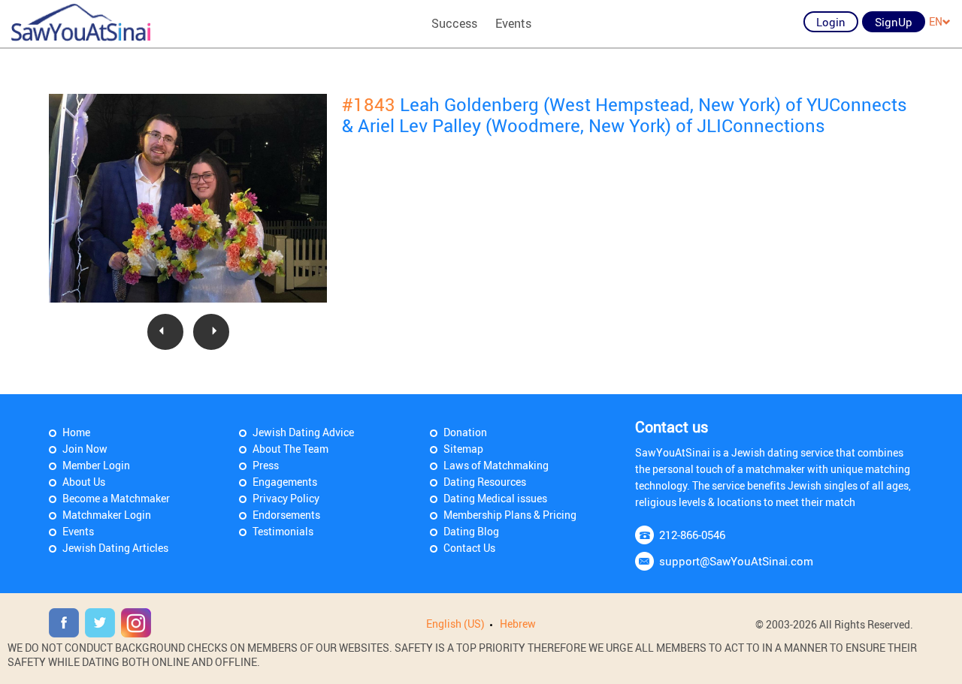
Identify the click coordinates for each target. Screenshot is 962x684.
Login (831, 21)
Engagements (285, 482)
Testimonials (283, 531)
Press (266, 465)
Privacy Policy (286, 498)
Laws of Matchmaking (496, 465)
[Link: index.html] (80, 22)
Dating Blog (471, 531)
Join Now (84, 448)
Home (76, 432)
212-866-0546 (692, 534)
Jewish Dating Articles (115, 548)
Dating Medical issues (495, 498)
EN (935, 21)
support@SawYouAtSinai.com (736, 560)
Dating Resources (484, 482)
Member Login (96, 465)
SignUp (893, 21)
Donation (465, 432)
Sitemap (463, 448)
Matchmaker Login (106, 515)
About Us (83, 482)
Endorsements (286, 515)
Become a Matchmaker (116, 498)
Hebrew (518, 623)
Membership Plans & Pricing (509, 515)
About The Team (290, 448)
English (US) (455, 623)
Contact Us (469, 548)
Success (454, 23)
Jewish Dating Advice (303, 432)
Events (513, 23)
